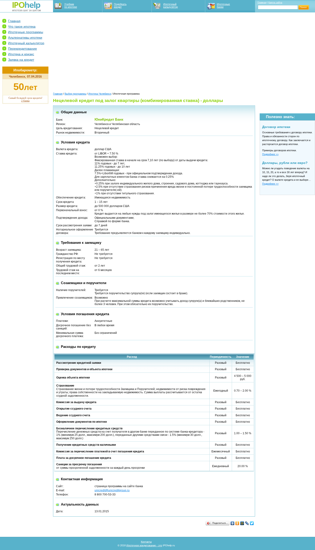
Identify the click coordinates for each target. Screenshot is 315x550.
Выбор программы (75, 93)
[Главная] (26, 10)
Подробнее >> (270, 154)
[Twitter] (252, 523)
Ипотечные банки (223, 5)
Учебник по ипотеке (70, 5)
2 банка (25, 100)
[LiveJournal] (247, 523)
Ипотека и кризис (21, 54)
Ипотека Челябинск (99, 93)
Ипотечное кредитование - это (144, 545)
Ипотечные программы (25, 32)
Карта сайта (275, 2)
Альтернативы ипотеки (25, 37)
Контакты (146, 541)
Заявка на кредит (21, 59)
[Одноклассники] (237, 523)
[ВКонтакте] (232, 523)
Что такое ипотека (22, 26)
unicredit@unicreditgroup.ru (112, 490)
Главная (262, 2)
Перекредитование (22, 48)
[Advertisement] (25, 177)
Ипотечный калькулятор (170, 5)
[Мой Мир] (242, 523)
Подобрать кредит (120, 5)
